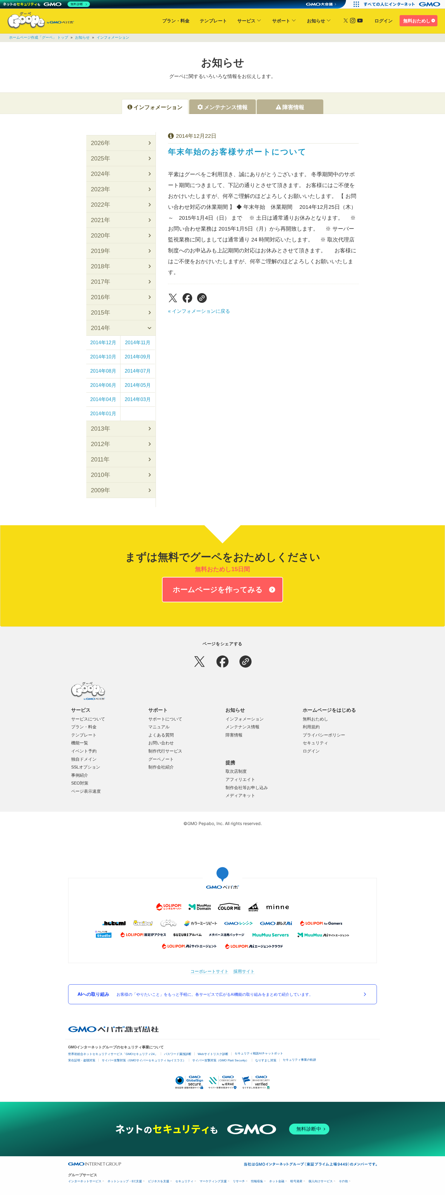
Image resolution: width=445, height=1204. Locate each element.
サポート (281, 20)
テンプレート (213, 20)
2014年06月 (103, 385)
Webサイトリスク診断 (213, 1054)
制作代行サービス (165, 751)
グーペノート (161, 759)
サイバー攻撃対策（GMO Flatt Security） (220, 1060)
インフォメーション (113, 37)
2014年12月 (103, 342)
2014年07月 (138, 371)
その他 (343, 1181)
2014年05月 (138, 385)
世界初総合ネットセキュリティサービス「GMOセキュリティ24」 (113, 1054)
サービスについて (88, 719)
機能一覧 (79, 742)
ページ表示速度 (86, 791)
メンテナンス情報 (242, 726)
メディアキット (240, 795)
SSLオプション (85, 767)
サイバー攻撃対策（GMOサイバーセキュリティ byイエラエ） (144, 1060)
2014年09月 (138, 356)
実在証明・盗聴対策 (81, 1060)
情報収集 (257, 1181)
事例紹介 (79, 775)
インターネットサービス (84, 1181)
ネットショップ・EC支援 (124, 1181)
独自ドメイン (84, 759)
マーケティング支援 (213, 1181)
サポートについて (165, 719)
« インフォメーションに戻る (199, 311)
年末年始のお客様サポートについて (237, 151)
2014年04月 (103, 399)
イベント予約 (84, 751)
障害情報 (234, 735)
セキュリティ (315, 742)
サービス (246, 20)
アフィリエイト (240, 779)
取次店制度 (236, 771)
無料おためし (416, 20)
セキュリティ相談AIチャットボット (259, 1053)
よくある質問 (161, 735)
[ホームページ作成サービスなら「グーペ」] (37, 22)
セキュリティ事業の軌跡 (299, 1059)
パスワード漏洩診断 (177, 1054)
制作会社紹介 (161, 767)
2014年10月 (103, 356)
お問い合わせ (161, 742)
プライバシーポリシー (324, 735)
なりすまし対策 (265, 1060)
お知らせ (316, 20)
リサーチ (239, 1181)
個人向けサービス (320, 1181)
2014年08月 (103, 371)
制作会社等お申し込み (247, 787)
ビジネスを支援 (158, 1181)
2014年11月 (137, 342)
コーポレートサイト (209, 971)
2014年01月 (103, 413)
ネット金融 (276, 1181)
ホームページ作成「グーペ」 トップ (38, 37)
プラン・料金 (176, 20)
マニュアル (159, 726)
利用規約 (311, 726)
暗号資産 (296, 1181)
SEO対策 (79, 783)
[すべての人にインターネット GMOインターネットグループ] (403, 4)
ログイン (383, 20)
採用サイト (244, 971)
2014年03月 (138, 399)
